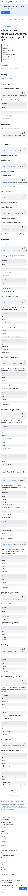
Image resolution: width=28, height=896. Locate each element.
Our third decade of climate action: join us (12, 885)
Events (3, 867)
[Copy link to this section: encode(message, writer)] (20, 410)
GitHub (3, 848)
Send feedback (7, 26)
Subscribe (23, 888)
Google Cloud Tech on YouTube (8, 874)
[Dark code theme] (22, 93)
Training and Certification (7, 858)
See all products (5, 819)
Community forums (6, 833)
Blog (2, 864)
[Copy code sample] (25, 93)
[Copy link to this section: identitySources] (14, 176)
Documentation (9, 18)
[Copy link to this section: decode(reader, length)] (19, 296)
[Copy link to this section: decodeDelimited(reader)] (21, 357)
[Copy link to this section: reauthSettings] (13, 207)
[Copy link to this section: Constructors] (14, 85)
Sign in (24, 1)
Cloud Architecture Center (7, 855)
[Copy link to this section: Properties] (12, 125)
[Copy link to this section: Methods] (11, 240)
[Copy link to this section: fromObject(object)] (17, 538)
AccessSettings (6, 288)
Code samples (4, 853)
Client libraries (12, 9)
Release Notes (4, 838)
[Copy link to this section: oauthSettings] (12, 191)
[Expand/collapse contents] (10, 45)
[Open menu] (2, 2)
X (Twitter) (4, 869)
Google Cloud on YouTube (7, 872)
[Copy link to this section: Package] (10, 75)
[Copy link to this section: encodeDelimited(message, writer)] (2, 474)
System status (4, 841)
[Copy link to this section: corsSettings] (11, 145)
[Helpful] (11, 23)
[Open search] (17, 2)
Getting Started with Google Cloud (9, 850)
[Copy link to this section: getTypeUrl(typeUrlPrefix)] (20, 593)
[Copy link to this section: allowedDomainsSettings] (20, 129)
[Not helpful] (13, 23)
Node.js (23, 6)
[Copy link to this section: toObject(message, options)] (23, 677)
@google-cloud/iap (6, 78)
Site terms (17, 880)
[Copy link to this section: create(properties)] (16, 244)
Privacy (11, 880)
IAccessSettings (7, 115)
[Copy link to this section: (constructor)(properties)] (20, 89)
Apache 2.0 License (5, 806)
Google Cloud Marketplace (7, 824)
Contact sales (4, 827)
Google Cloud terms (7, 882)
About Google (4, 880)
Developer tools (18, 18)
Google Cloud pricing (6, 822)
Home (2, 18)
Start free (5, 13)
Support (3, 836)
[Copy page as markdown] (13, 40)
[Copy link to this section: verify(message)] (14, 739)
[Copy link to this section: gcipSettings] (11, 160)
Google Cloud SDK (11, 6)
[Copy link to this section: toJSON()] (9, 645)
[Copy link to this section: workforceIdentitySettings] (21, 223)
